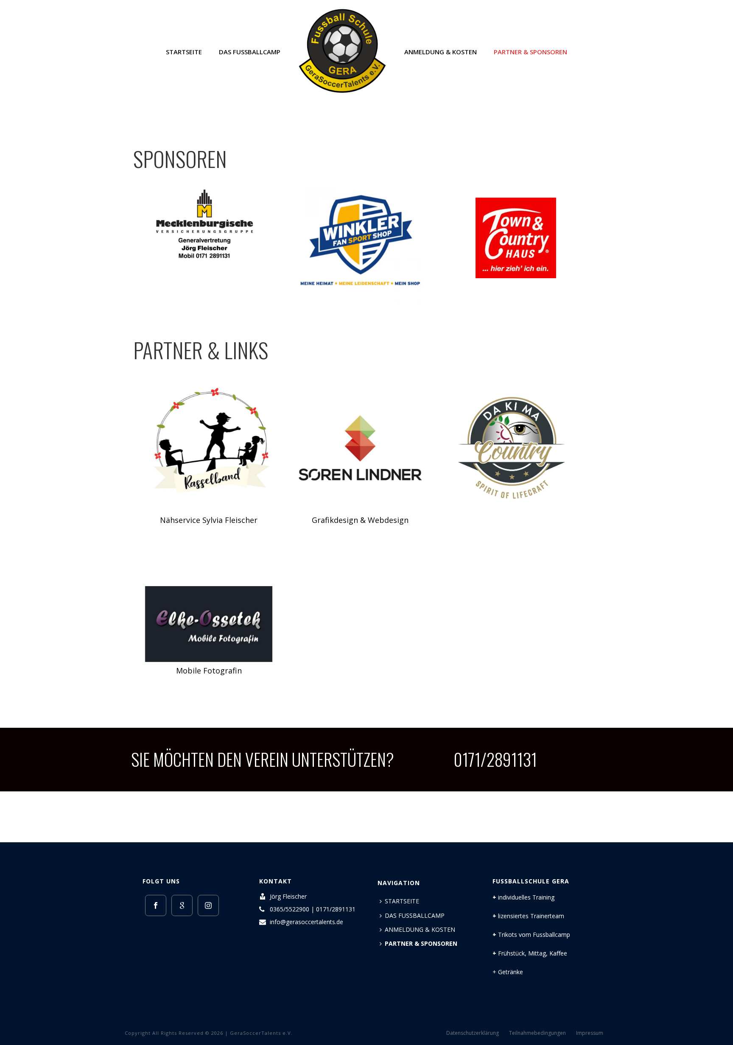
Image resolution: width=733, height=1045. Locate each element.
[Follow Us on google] (182, 905)
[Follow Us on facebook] (155, 905)
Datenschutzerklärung (472, 1033)
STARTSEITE (184, 52)
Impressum (589, 1033)
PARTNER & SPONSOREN (530, 52)
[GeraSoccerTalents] (342, 51)
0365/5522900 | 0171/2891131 (312, 909)
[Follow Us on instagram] (208, 905)
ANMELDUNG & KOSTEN (440, 52)
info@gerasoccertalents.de (306, 922)
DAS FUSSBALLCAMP (249, 52)
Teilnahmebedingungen (537, 1033)
